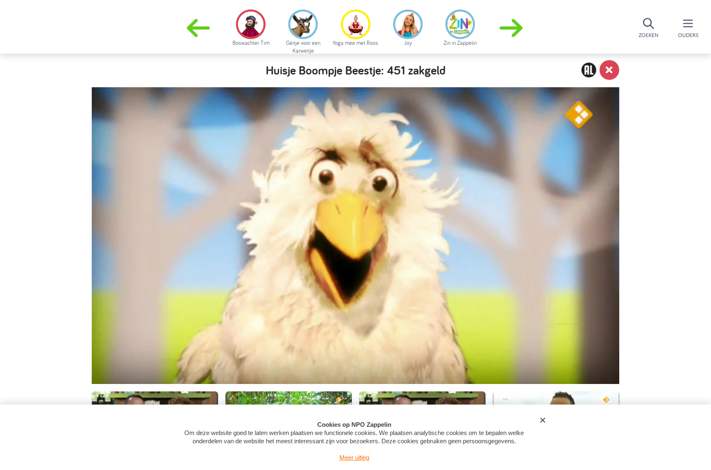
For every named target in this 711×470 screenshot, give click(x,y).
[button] (512, 28)
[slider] (358, 338)
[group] (251, 26)
